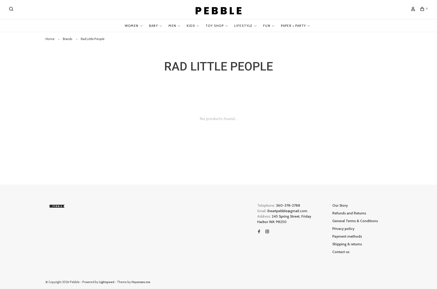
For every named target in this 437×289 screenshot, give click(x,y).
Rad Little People (92, 39)
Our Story (340, 205)
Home (50, 39)
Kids (191, 26)
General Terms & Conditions (355, 221)
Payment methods (347, 236)
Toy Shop (215, 26)
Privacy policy (343, 228)
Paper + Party (293, 26)
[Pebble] (57, 206)
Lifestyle (243, 26)
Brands (67, 39)
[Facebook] (259, 232)
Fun (266, 26)
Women (132, 26)
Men (172, 26)
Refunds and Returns (349, 213)
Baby (153, 26)
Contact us (340, 252)
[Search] (12, 10)
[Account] (414, 10)
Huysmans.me (141, 282)
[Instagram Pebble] (267, 232)
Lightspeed (106, 282)
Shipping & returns (347, 244)
